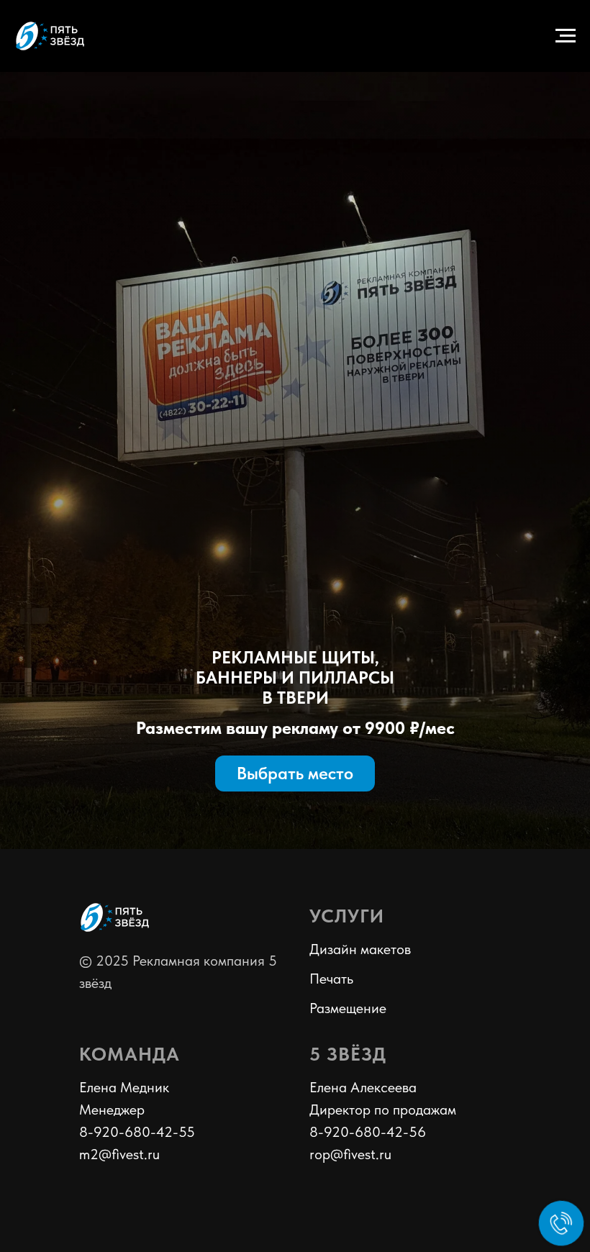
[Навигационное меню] (565, 36)
